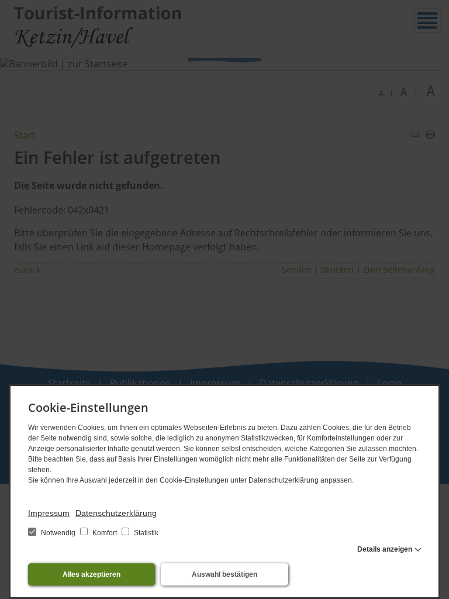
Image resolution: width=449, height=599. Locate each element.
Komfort (105, 533)
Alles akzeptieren (91, 574)
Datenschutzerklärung (116, 513)
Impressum (49, 513)
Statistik (145, 533)
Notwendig (58, 533)
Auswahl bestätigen (224, 574)
